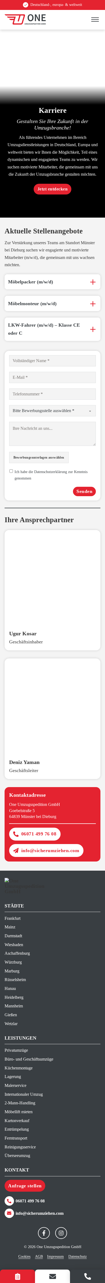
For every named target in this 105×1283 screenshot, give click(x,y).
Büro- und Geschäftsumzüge (28, 1059)
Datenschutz (77, 1257)
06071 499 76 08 (39, 834)
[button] (52, 282)
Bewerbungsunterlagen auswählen (38, 457)
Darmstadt (13, 936)
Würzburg (13, 962)
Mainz (10, 927)
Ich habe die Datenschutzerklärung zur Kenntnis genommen (51, 475)
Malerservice (15, 1085)
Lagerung (13, 1076)
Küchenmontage (19, 1068)
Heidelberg (14, 997)
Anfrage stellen (25, 1185)
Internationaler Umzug (24, 1094)
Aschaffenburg (17, 953)
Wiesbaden (14, 944)
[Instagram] (61, 1233)
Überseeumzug (17, 1155)
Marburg (12, 971)
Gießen (11, 1014)
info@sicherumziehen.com (50, 850)
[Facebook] (43, 1233)
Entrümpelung (17, 1129)
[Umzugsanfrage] (17, 1276)
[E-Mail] (52, 1276)
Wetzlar (11, 1023)
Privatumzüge (16, 1050)
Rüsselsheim (15, 979)
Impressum (55, 1257)
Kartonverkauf (17, 1120)
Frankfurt (12, 918)
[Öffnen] (95, 19)
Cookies (24, 1257)
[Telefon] (87, 1276)
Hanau (10, 988)
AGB (39, 1257)
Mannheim (14, 1006)
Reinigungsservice (20, 1147)
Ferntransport (16, 1138)
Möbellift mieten (19, 1111)
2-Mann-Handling (20, 1103)
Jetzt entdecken (52, 189)
